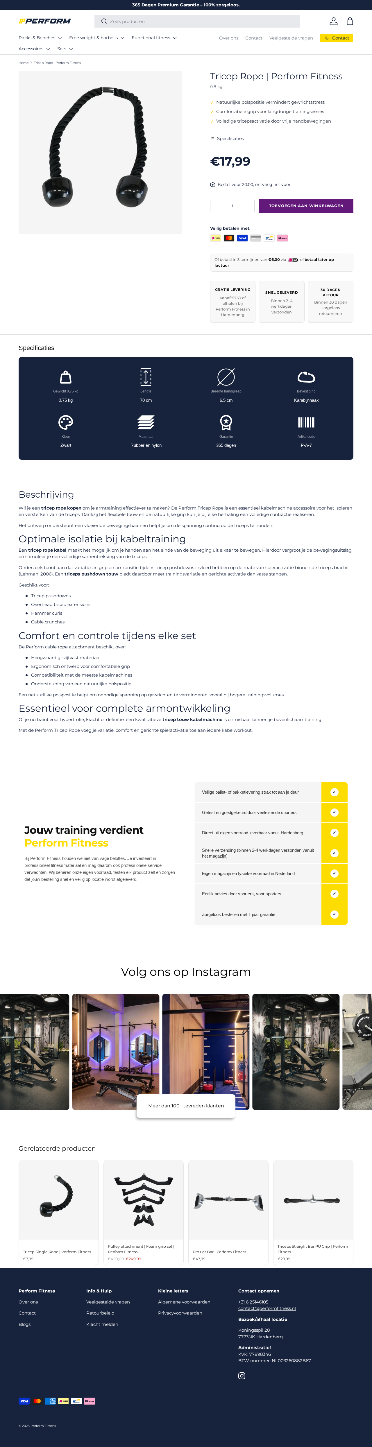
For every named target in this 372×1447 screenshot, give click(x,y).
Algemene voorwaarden (184, 1302)
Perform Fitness (43, 1426)
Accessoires (31, 48)
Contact (253, 38)
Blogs (25, 1324)
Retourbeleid (100, 1313)
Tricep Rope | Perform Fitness (57, 63)
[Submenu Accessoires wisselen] (47, 48)
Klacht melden (102, 1324)
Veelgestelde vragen (291, 38)
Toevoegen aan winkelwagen (306, 205)
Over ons (228, 38)
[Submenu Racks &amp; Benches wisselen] (59, 37)
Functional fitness (151, 37)
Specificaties (230, 138)
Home (24, 63)
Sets (61, 48)
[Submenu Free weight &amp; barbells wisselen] (122, 37)
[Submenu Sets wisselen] (70, 48)
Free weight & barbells (93, 37)
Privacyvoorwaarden (180, 1313)
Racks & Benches (37, 37)
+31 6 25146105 (253, 1302)
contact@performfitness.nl (267, 1308)
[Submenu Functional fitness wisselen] (174, 37)
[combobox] (197, 21)
